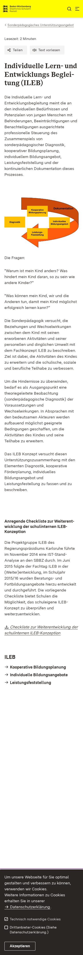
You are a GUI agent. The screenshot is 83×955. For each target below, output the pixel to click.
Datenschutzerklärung (30, 906)
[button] (15, 50)
